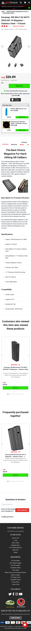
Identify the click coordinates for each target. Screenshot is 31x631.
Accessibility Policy (15, 579)
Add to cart (19, 86)
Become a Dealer (15, 575)
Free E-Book (15, 570)
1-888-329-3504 (16, 534)
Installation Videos (15, 568)
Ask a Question (22, 510)
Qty (2, 83)
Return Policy (15, 543)
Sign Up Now (15, 618)
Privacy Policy (15, 582)
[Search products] (21, 3)
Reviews (25, 143)
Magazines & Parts (8, 13)
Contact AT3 (15, 538)
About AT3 (16, 550)
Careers (15, 552)
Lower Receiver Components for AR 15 (17, 11)
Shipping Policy (15, 545)
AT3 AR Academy (15, 565)
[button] (29, 355)
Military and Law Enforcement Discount (15, 572)
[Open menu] (29, 3)
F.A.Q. (15, 540)
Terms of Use (15, 584)
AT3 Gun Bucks (15, 560)
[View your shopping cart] (25, 3)
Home (2, 11)
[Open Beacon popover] (25, 625)
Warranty (14, 144)
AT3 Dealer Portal (15, 577)
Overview (5, 144)
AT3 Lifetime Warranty (15, 547)
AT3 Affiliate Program (15, 563)
